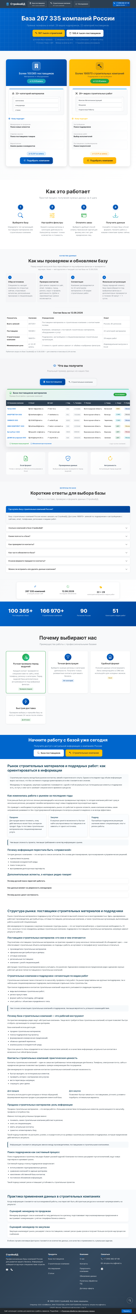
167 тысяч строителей (50, 33)
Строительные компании (85, 753)
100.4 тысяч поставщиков (86, 33)
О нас (82, 1259)
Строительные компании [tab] (82, 382)
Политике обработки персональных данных (78, 1311)
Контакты (84, 1264)
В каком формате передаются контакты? (26, 561)
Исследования (54, 1268)
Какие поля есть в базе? (19, 536)
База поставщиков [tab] (54, 382)
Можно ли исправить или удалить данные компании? (32, 569)
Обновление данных (88, 1276)
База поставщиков (50, 753)
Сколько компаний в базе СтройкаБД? (25, 528)
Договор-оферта (87, 1288)
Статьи (51, 1273)
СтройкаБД (17, 4)
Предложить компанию (85, 1269)
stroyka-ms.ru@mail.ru (112, 1263)
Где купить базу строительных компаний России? (30, 509)
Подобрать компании (37, 160)
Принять (126, 1311)
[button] (130, 1300)
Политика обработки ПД (88, 1282)
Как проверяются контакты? (21, 544)
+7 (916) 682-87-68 (122, 3)
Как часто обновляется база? (21, 553)
